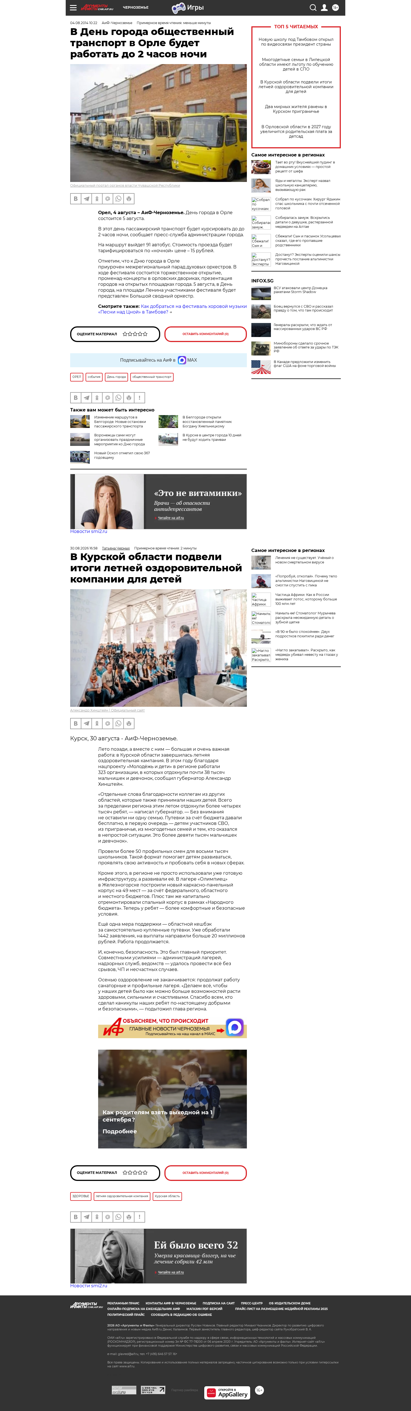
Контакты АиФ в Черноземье (171, 1303)
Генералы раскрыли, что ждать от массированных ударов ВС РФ (303, 327)
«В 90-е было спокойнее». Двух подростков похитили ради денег (304, 634)
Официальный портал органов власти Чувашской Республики (125, 185)
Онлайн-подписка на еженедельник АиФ (143, 1309)
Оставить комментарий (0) (206, 334)
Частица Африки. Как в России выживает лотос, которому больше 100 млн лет (306, 599)
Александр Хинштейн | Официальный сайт (107, 710)
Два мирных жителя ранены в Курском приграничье (296, 109)
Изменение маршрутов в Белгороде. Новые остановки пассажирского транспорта (120, 421)
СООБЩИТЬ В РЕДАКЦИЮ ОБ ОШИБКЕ (181, 1315)
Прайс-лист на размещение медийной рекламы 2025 (281, 1309)
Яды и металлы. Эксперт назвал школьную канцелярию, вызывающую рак (302, 185)
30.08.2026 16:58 (84, 548)
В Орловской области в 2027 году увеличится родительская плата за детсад (296, 132)
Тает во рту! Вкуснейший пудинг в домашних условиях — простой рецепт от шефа (305, 166)
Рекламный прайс (123, 1303)
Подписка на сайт (219, 1303)
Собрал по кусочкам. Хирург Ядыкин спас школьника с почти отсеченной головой (307, 203)
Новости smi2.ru (88, 531)
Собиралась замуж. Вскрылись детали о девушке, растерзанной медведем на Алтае (304, 222)
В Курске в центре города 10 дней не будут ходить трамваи (212, 437)
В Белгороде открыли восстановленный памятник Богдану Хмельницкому (207, 421)
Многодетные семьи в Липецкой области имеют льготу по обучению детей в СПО (296, 64)
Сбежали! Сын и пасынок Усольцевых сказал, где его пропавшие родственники (308, 240)
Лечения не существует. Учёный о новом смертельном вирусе (304, 560)
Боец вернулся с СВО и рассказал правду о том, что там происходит (303, 308)
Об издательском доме (290, 1303)
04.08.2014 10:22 (83, 23)
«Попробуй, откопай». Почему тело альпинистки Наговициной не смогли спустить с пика (306, 580)
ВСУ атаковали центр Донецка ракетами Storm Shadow (300, 290)
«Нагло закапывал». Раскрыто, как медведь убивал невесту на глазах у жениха (306, 654)
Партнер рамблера (184, 1390)
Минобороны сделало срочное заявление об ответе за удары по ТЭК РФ (306, 347)
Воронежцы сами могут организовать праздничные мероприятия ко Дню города (119, 439)
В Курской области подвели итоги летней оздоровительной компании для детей (296, 87)
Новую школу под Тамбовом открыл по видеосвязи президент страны (296, 42)
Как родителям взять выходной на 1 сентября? (157, 1116)
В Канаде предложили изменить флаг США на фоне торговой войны (305, 364)
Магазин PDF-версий (204, 1309)
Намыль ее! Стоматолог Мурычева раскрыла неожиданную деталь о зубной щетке (305, 617)
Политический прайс (126, 1315)
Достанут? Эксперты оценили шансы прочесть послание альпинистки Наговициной (307, 259)
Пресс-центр (252, 1303)
